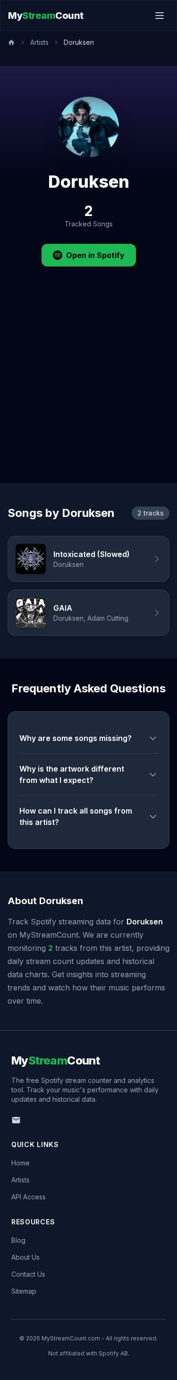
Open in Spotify (95, 255)
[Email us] (16, 1120)
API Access (28, 1197)
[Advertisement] (88, 389)
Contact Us (28, 1274)
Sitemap (23, 1291)
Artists (39, 42)
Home (20, 1163)
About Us (25, 1257)
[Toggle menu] (159, 15)
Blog (18, 1240)
